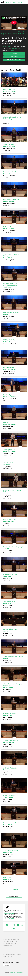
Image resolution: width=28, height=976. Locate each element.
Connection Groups (9, 913)
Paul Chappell (7, 935)
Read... (13, 51)
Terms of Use (12, 972)
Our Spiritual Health (9, 367)
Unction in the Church (9, 172)
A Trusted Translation (9, 713)
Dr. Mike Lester (7, 715)
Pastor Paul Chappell (9, 91)
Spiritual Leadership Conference (11, 952)
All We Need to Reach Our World (12, 117)
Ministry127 (6, 937)
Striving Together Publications (11, 939)
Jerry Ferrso (7, 494)
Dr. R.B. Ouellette (8, 521)
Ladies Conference (8, 956)
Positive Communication (10, 574)
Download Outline (12, 59)
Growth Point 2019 (17, 49)
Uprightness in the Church (11, 199)
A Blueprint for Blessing (10, 768)
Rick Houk (6, 314)
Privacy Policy (19, 972)
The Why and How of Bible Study (13, 656)
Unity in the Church (9, 227)
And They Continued (9, 449)
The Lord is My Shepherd (10, 850)
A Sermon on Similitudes (10, 740)
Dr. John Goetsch (8, 174)
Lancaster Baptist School (10, 943)
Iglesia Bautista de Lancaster (11, 947)
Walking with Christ (9, 340)
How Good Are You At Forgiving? (13, 547)
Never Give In (7, 422)
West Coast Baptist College (10, 941)
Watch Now (15, 56)
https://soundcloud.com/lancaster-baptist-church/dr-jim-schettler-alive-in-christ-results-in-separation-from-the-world (13, 33)
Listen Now (14, 53)
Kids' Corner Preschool (9, 945)
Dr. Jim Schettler (7, 47)
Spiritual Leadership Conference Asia (12, 954)
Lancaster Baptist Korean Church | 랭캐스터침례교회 (14, 950)
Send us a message (9, 918)
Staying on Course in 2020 (11, 144)
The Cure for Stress (9, 601)
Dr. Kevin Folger (8, 119)
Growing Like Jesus (9, 89)
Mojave (7, 965)
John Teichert (7, 631)
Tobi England (7, 465)
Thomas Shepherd (8, 797)
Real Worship (7, 395)
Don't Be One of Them (9, 519)
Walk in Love (7, 878)
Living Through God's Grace (11, 312)
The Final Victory (8, 463)
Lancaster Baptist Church (13, 2)
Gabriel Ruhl (7, 287)
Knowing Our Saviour (9, 795)
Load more (15, 889)
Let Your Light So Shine (10, 629)
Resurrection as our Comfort (11, 823)
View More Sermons (14, 896)
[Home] (2, 2)
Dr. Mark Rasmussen (9, 146)
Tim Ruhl (6, 549)
